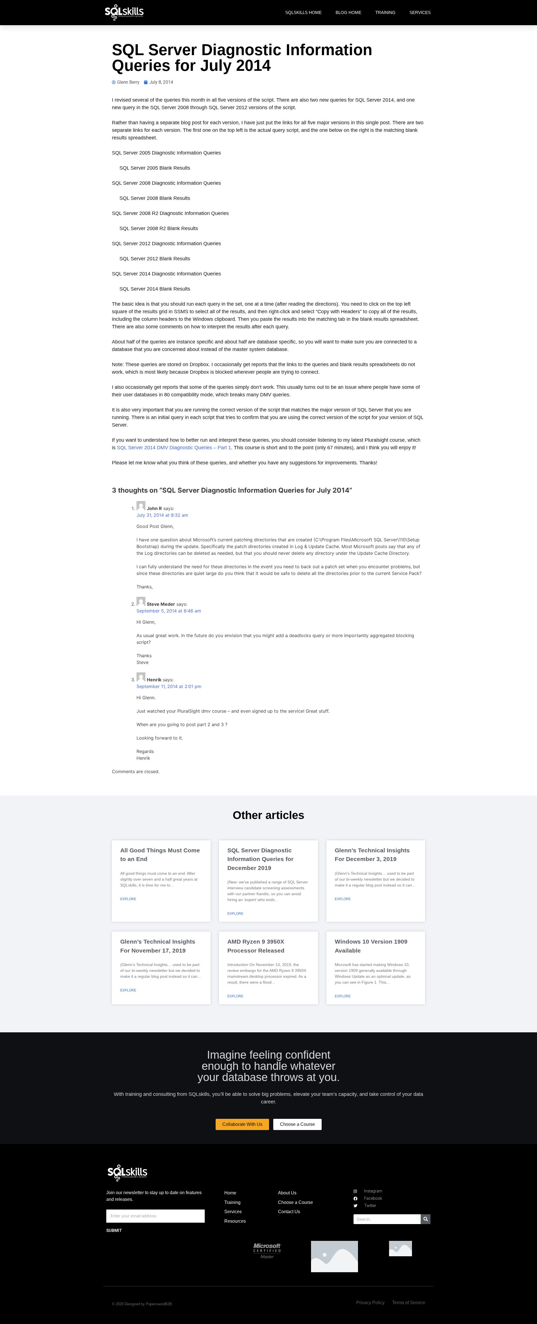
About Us (287, 1192)
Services (420, 12)
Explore (128, 899)
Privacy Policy (370, 1302)
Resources (235, 1221)
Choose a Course (295, 1202)
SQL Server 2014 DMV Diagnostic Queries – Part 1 (174, 447)
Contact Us (289, 1211)
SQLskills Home (303, 12)
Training (385, 12)
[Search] (425, 1219)
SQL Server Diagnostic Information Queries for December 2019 (260, 859)
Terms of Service (408, 1302)
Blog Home (348, 12)
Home (230, 1192)
